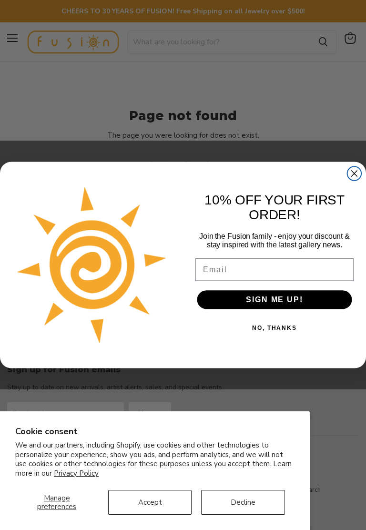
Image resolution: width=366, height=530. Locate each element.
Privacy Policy (76, 473)
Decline (243, 502)
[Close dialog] (354, 173)
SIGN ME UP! (274, 300)
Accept (150, 502)
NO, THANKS (274, 328)
